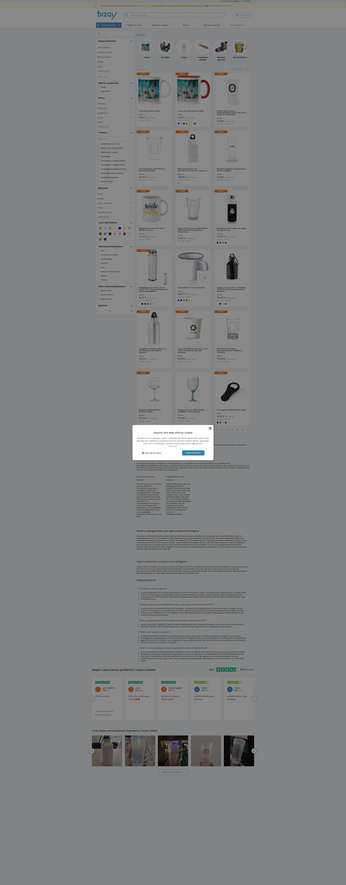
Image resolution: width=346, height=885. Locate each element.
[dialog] (173, 442)
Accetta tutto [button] (193, 453)
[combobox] (210, 428)
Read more (173, 446)
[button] (151, 453)
